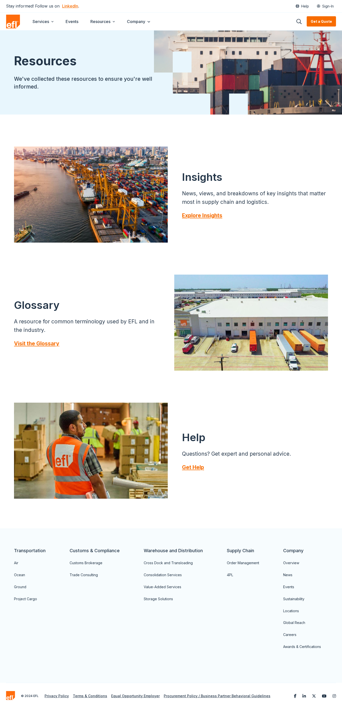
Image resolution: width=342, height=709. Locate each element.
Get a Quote (321, 21)
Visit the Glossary (36, 343)
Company (136, 21)
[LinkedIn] (304, 695)
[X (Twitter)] (314, 695)
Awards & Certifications (302, 646)
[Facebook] (295, 695)
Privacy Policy (57, 696)
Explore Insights (202, 215)
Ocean (19, 575)
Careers (289, 634)
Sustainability (293, 599)
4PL (230, 575)
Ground (20, 587)
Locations (291, 611)
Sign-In (328, 6)
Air (16, 563)
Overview (291, 563)
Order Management (243, 563)
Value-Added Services (162, 587)
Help (305, 6)
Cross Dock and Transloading (168, 563)
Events (72, 21)
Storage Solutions (158, 599)
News (287, 575)
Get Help (193, 467)
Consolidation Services (163, 575)
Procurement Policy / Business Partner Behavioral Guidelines (217, 696)
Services (41, 21)
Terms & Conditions (90, 696)
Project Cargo (25, 599)
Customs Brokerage (86, 563)
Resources (100, 21)
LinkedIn (70, 6)
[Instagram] (334, 695)
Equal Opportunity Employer (135, 696)
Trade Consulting (84, 575)
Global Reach (294, 622)
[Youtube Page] (324, 695)
